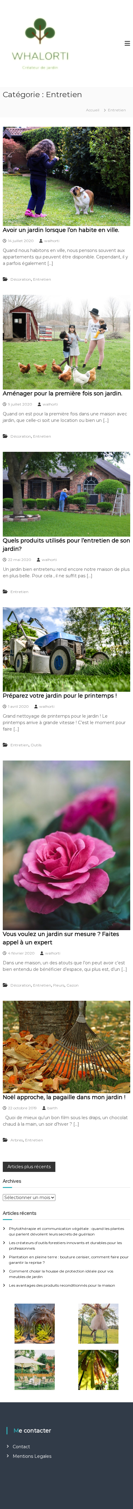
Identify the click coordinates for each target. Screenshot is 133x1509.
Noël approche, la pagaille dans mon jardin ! (64, 1097)
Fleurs (58, 985)
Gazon (72, 985)
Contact (21, 1446)
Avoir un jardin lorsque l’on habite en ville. (61, 230)
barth (52, 1108)
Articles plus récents (29, 1166)
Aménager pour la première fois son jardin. (62, 393)
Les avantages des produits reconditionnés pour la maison (62, 1285)
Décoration (21, 279)
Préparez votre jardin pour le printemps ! (60, 695)
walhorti (51, 240)
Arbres (17, 1140)
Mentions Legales (32, 1456)
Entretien (42, 279)
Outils (36, 745)
